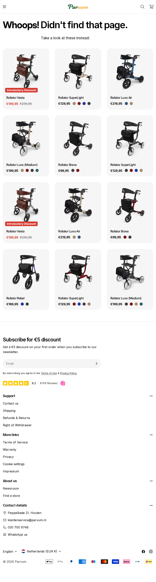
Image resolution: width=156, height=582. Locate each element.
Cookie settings (14, 464)
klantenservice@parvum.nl (27, 520)
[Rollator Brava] (78, 138)
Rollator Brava (67, 165)
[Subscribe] (96, 364)
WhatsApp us (17, 534)
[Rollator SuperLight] (78, 71)
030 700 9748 (18, 527)
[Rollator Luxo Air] (130, 71)
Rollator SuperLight (71, 98)
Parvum (20, 562)
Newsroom (11, 488)
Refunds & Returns (16, 418)
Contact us (10, 403)
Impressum (11, 471)
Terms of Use (49, 373)
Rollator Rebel (15, 298)
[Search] (142, 6)
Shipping (9, 411)
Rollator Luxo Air (121, 98)
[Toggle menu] (4, 6)
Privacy (8, 457)
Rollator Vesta (15, 98)
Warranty (9, 449)
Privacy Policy (68, 373)
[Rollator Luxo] (26, 138)
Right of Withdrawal (17, 425)
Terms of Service (15, 442)
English (8, 551)
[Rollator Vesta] (26, 71)
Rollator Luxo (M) (21, 165)
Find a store (11, 496)
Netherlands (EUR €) (42, 551)
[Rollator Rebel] (26, 272)
